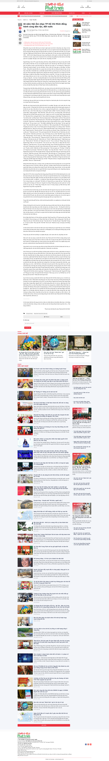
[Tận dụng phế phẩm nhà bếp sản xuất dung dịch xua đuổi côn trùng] (81, 509)
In (62, 316)
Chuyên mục (88, 7)
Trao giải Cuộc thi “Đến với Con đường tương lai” (82, 393)
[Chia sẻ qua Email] (20, 35)
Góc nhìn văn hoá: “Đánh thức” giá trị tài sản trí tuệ (54, 353)
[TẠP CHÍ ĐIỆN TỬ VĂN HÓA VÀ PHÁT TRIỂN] (54, 7)
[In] (20, 39)
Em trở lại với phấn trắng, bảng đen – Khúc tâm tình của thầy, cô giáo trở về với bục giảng (82, 402)
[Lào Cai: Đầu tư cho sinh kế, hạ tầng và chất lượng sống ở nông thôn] (25, 632)
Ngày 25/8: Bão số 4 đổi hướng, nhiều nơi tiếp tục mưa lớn (50, 511)
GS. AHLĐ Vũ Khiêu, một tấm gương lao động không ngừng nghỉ (38, 16)
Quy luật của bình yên (79, 397)
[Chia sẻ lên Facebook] (20, 32)
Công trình (77, 409)
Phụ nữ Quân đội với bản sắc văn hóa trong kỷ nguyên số (82, 447)
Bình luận (20, 25)
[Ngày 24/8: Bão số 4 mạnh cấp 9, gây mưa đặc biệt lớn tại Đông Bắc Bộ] (25, 717)
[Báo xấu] (20, 43)
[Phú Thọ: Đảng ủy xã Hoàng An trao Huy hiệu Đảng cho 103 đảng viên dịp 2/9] (25, 430)
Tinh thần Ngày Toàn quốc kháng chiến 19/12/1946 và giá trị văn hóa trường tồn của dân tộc (82, 432)
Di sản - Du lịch (36, 565)
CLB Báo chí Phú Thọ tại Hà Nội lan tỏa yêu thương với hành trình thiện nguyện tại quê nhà (51, 679)
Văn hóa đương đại (36, 590)
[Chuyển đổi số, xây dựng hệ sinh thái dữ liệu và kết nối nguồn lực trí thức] (25, 478)
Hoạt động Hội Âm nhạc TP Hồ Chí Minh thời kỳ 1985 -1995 (37, 45)
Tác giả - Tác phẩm (80, 367)
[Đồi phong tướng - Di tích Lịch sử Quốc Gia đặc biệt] (25, 562)
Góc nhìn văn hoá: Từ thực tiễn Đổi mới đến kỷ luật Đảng (82, 528)
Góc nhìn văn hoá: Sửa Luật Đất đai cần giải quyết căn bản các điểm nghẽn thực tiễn (82, 484)
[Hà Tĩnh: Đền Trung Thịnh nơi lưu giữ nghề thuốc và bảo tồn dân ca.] (25, 550)
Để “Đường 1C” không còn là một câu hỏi (45, 391)
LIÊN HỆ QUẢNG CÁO (59, 759)
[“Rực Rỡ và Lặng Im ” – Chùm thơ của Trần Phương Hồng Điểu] (79, 342)
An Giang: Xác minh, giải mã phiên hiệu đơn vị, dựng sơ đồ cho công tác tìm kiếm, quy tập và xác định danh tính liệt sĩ (51, 380)
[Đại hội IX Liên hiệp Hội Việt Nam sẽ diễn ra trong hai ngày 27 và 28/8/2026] (25, 466)
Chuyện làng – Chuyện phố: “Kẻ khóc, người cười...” (48, 500)
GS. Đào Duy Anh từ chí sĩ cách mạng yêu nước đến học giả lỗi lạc (65, 16)
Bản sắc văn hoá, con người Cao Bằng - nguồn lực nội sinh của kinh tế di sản (82, 533)
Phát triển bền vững (37, 483)
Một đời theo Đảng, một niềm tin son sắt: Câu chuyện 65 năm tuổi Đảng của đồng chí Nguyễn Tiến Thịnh (51, 415)
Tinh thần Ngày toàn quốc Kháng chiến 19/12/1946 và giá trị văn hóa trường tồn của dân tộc (82, 437)
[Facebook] (86, 744)
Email (19, 7)
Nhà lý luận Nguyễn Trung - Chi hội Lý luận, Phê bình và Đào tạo (36, 30)
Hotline (23, 7)
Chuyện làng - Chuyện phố (38, 507)
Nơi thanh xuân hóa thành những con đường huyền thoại (50, 368)
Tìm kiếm (82, 7)
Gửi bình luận (27, 327)
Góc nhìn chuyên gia (37, 614)
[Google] (88, 744)
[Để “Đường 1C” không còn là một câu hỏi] (25, 395)
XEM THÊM (44, 725)
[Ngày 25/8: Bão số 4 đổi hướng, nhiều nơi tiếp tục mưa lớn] (25, 515)
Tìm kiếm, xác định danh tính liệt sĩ (39, 674)
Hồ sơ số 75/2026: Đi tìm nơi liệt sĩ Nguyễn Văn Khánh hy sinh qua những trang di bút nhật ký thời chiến (51, 666)
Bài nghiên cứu (78, 504)
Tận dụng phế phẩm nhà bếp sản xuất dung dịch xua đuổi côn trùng (81, 517)
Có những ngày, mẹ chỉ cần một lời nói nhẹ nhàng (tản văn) (82, 388)
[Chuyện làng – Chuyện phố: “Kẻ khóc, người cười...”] (25, 504)
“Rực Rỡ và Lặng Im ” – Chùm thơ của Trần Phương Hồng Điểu (78, 353)
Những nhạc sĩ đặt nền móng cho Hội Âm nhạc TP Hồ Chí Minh (37, 42)
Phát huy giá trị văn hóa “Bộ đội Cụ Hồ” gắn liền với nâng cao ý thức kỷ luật (81, 422)
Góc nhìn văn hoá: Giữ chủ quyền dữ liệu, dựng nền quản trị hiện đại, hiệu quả (82, 494)
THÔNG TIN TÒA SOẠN (49, 759)
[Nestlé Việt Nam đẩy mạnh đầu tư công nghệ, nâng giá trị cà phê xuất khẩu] (25, 573)
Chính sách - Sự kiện (37, 650)
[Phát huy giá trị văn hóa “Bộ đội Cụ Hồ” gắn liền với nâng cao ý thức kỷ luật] (81, 414)
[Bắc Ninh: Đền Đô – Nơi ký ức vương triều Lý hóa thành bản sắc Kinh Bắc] (25, 526)
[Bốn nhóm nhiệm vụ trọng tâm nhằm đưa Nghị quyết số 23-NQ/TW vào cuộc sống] (25, 442)
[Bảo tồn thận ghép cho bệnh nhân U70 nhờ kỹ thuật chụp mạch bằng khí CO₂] (25, 621)
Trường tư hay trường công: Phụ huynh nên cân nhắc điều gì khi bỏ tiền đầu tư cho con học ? (51, 594)
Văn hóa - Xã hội (36, 411)
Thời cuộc (35, 388)
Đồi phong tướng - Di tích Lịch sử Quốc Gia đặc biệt (49, 558)
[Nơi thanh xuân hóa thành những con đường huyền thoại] (25, 372)
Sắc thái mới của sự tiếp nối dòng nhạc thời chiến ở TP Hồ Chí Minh (38, 43)
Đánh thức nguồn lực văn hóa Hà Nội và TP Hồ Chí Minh (82, 489)
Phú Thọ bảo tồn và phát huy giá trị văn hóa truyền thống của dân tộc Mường (82, 539)
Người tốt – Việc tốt (37, 686)
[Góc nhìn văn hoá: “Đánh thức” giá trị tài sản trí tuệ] (54, 342)
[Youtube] (90, 744)
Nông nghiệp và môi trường (38, 518)
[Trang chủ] (19, 13)
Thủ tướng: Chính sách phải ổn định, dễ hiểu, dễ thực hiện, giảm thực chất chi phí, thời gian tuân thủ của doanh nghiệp (51, 451)
